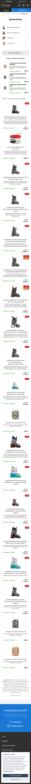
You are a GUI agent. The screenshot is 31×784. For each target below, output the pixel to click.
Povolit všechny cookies (15, 775)
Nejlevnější (4, 98)
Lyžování (8, 13)
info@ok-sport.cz (22, 1)
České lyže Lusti (16, 695)
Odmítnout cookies (15, 779)
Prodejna (5, 741)
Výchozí (23, 98)
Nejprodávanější (11, 98)
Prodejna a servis (7, 750)
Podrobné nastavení (8, 771)
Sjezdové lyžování (15, 13)
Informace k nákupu (8, 745)
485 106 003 (9, 1)
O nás (4, 736)
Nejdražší (18, 98)
